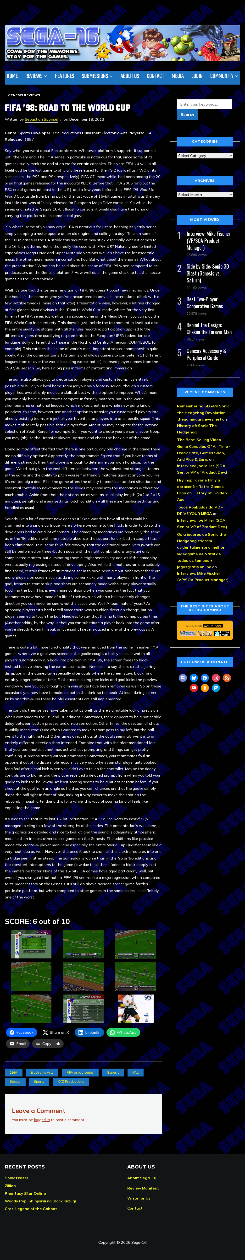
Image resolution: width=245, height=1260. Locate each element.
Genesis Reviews (24, 95)
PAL (136, 1072)
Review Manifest (143, 1188)
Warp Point (213, 625)
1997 (13, 1072)
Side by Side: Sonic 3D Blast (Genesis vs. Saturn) (208, 273)
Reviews (34, 76)
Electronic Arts (42, 1072)
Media (178, 76)
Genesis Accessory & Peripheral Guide (206, 354)
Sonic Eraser (16, 1177)
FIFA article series (80, 1072)
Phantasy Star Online (25, 1193)
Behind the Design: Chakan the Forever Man (209, 328)
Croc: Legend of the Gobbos (31, 1208)
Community (222, 76)
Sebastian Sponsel (41, 119)
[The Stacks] (204, 633)
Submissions (95, 76)
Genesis (113, 1072)
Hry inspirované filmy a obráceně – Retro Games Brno (200, 486)
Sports (39, 1081)
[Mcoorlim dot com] (187, 633)
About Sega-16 (141, 1177)
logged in (42, 1119)
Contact (155, 76)
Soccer (15, 1081)
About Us (130, 76)
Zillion (10, 1185)
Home (12, 76)
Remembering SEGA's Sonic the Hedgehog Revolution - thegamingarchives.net (203, 412)
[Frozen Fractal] (222, 633)
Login (197, 76)
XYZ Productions (71, 1081)
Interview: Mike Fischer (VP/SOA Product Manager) (208, 240)
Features (64, 76)
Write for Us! (139, 1198)
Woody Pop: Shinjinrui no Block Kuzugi (40, 1201)
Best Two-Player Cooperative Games (205, 302)
